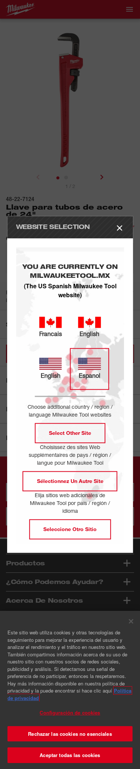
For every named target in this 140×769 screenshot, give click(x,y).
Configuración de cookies (70, 712)
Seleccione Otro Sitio (70, 529)
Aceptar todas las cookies (70, 755)
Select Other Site (70, 433)
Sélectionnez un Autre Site (70, 481)
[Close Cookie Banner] (131, 621)
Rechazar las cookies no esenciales (70, 733)
